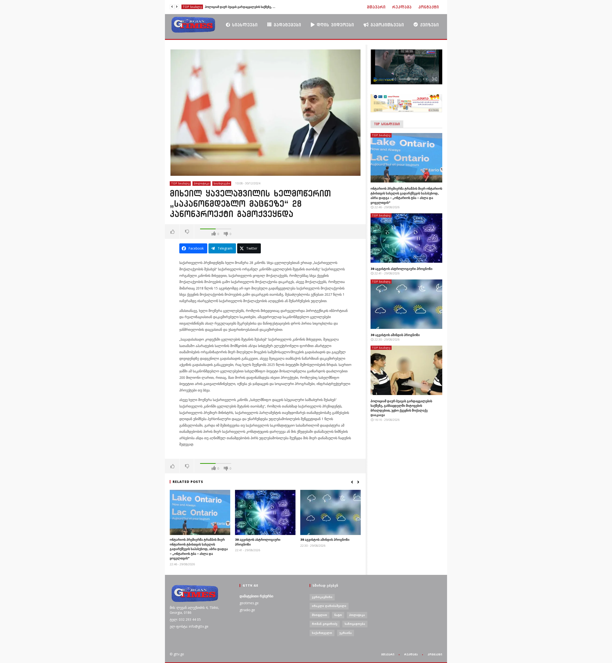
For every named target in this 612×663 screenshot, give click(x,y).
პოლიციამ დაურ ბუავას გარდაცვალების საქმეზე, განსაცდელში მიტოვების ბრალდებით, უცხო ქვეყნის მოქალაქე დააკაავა (241, 7)
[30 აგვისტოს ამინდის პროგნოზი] (330, 512)
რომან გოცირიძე (325, 624)
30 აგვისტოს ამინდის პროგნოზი (325, 539)
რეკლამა (402, 7)
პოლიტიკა (202, 183)
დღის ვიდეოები (334, 25)
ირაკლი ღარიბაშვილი (329, 606)
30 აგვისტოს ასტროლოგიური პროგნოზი (401, 269)
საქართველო (322, 633)
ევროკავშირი (322, 597)
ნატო (338, 615)
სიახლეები (244, 25)
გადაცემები (286, 25)
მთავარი (376, 7)
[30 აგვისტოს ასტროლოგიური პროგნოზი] (265, 512)
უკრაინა (345, 633)
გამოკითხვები (386, 25)
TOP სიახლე (192, 7)
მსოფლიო (319, 615)
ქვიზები (428, 25)
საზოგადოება (355, 624)
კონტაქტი (428, 7)
